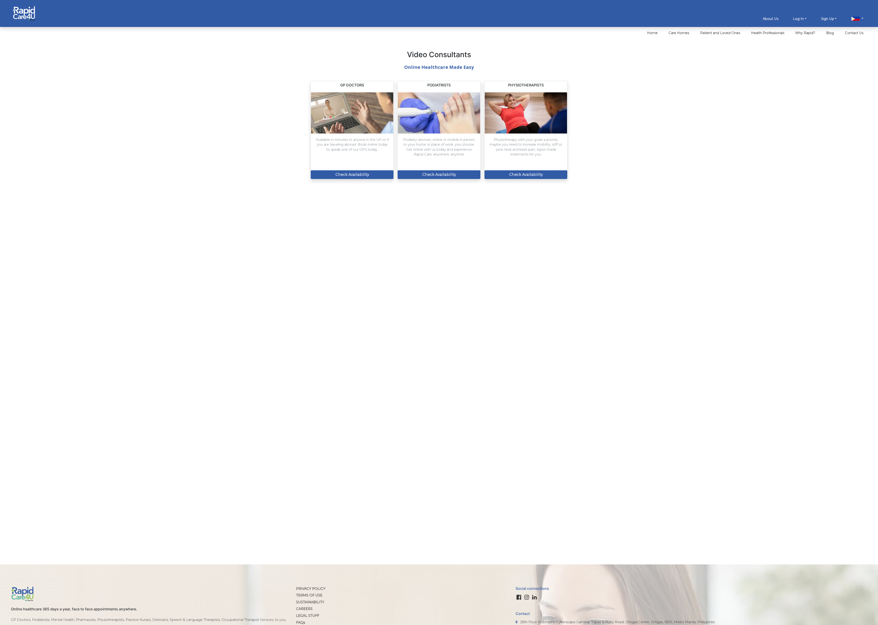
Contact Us (854, 33)
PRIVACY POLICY (310, 589)
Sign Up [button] (827, 19)
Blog (830, 33)
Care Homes (679, 33)
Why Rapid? (805, 33)
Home (652, 33)
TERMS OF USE (309, 595)
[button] (857, 19)
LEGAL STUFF (307, 616)
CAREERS (304, 609)
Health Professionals (767, 33)
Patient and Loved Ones (720, 33)
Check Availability (352, 174)
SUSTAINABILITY (310, 602)
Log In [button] (798, 19)
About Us (770, 19)
